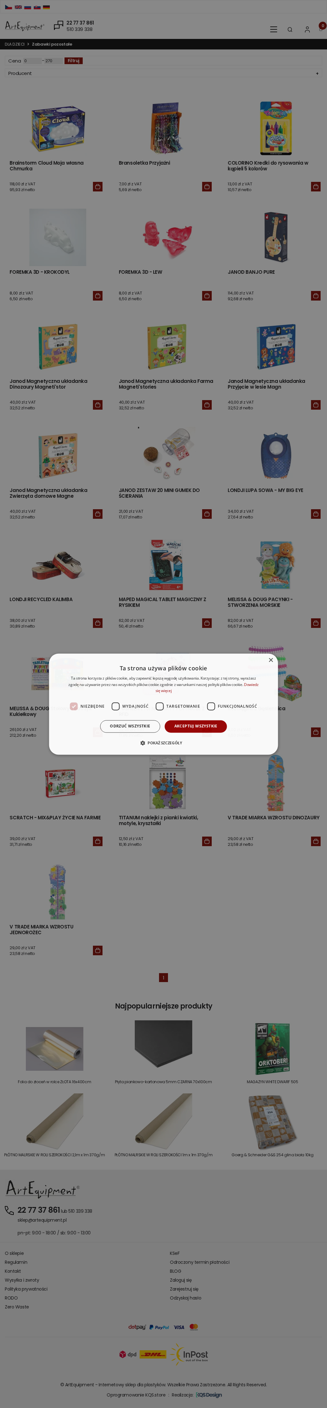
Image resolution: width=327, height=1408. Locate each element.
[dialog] (163, 704)
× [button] (270, 660)
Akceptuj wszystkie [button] (195, 726)
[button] (163, 743)
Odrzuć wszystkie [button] (130, 726)
